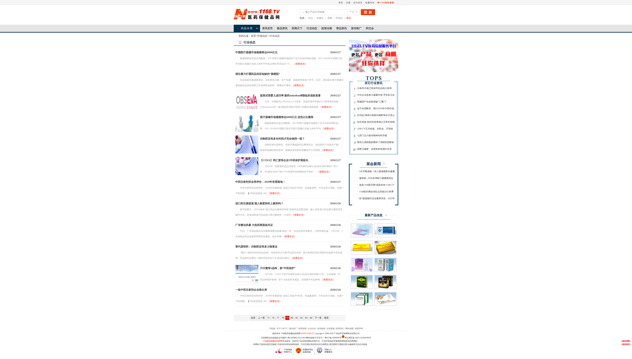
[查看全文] (300, 64)
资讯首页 (267, 28)
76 (273, 318)
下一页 (318, 318)
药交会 (370, 28)
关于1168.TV (282, 328)
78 (283, 318)
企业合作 (312, 328)
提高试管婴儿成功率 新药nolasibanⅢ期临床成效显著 (290, 95)
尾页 (326, 318)
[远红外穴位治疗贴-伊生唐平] (385, 236)
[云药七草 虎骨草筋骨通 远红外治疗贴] (361, 305)
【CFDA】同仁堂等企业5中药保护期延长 (284, 160)
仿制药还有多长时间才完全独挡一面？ (282, 138)
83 (306, 318)
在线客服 (331, 328)
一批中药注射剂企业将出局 (251, 289)
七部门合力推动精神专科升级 (372, 135)
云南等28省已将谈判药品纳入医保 (374, 88)
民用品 (339, 18)
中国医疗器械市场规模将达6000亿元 (256, 52)
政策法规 (326, 28)
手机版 (272, 328)
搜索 (368, 12)
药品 (310, 18)
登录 (341, 2)
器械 (329, 18)
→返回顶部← (626, 341)
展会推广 (293, 328)
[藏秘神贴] (385, 288)
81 (297, 318)
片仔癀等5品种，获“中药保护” (278, 268)
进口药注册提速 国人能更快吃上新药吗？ (259, 203)
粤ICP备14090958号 (333, 338)
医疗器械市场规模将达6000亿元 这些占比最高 (286, 117)
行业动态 (312, 28)
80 (292, 318)
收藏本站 (370, 2)
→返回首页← (626, 344)
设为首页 (358, 2)
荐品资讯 (341, 28)
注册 (348, 2)
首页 (253, 36)
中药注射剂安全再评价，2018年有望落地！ (260, 181)
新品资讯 (282, 28)
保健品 (320, 18)
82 (301, 318)
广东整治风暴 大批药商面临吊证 (254, 225)
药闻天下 (297, 28)
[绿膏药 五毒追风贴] (361, 288)
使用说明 (302, 328)
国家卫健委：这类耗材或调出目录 (374, 149)
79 (287, 318)
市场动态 (262, 36)
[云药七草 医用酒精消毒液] (385, 270)
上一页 (261, 318)
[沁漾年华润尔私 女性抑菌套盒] (361, 236)
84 (311, 318)
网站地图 (349, 328)
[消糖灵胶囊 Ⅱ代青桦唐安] (385, 253)
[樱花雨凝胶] (385, 305)
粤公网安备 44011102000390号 (358, 337)
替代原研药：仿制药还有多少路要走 (256, 246)
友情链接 (321, 328)
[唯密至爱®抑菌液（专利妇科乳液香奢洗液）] (361, 270)
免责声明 (359, 328)
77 (278, 318)
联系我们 (340, 328)
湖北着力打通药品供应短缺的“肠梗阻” (257, 73)
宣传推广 (356, 28)
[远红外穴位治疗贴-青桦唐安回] (361, 253)
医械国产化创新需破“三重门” (372, 102)
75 (268, 318)
